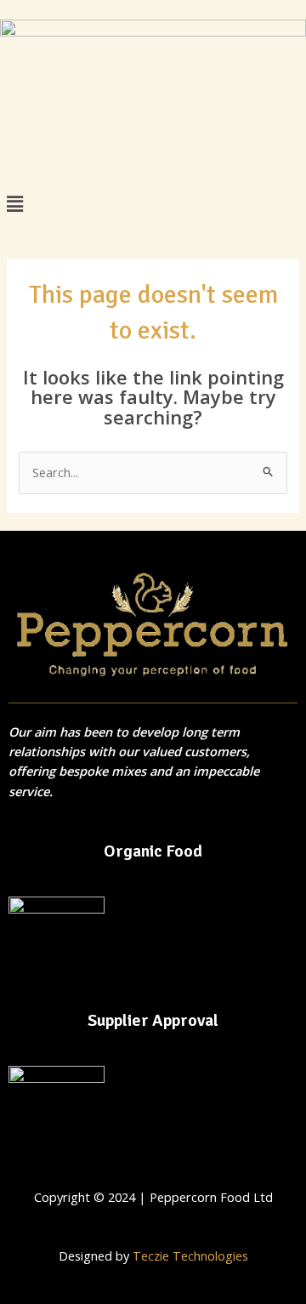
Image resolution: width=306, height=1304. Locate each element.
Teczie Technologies (190, 1255)
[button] (153, 204)
